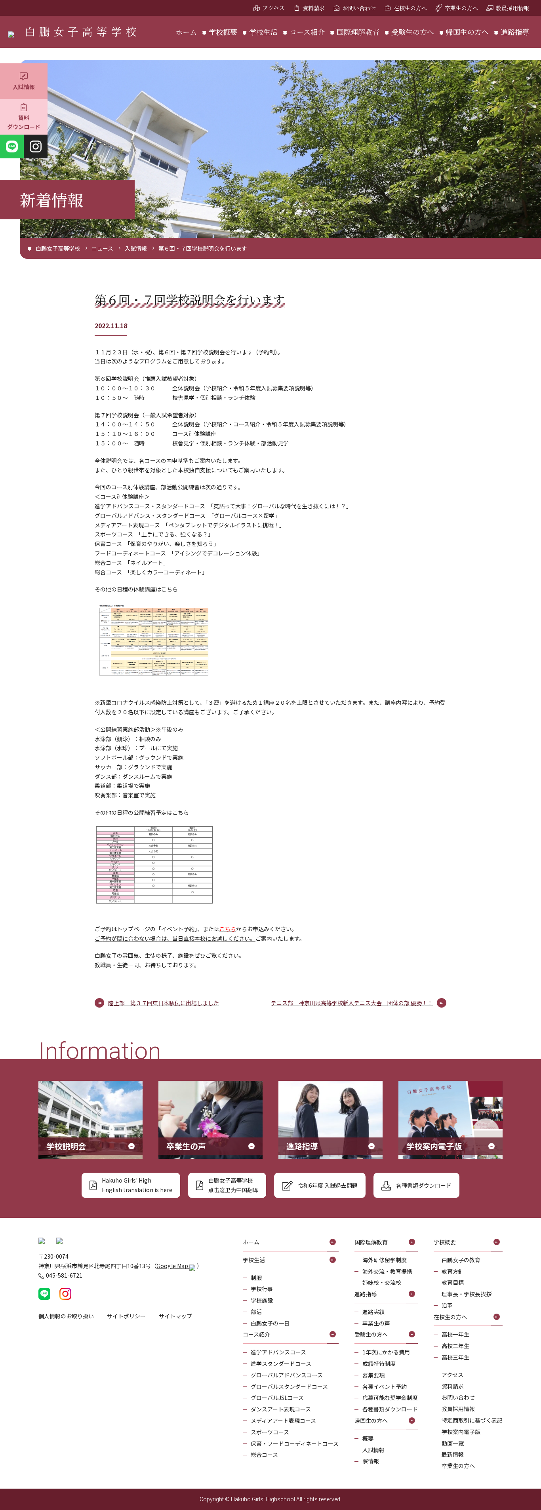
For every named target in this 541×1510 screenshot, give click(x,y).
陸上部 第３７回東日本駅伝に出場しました (163, 1003)
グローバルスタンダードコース (289, 1386)
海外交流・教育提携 (387, 1271)
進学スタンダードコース (281, 1363)
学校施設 (262, 1300)
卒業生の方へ (461, 8)
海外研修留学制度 (384, 1260)
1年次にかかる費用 (386, 1352)
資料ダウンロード (23, 122)
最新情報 (453, 1454)
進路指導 (515, 32)
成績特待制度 (379, 1363)
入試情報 (24, 87)
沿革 (447, 1305)
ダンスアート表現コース (281, 1409)
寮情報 (370, 1461)
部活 (256, 1312)
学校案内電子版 (461, 1432)
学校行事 (262, 1289)
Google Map (172, 1266)
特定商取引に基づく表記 (472, 1420)
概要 (367, 1438)
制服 (256, 1278)
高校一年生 (455, 1334)
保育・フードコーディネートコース (295, 1443)
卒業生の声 (376, 1323)
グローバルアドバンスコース (287, 1375)
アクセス (274, 8)
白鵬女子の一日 (270, 1323)
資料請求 (314, 8)
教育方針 (453, 1271)
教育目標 (453, 1282)
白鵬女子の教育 (461, 1260)
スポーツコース (270, 1432)
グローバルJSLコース (277, 1398)
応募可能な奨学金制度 (390, 1398)
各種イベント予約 (384, 1386)
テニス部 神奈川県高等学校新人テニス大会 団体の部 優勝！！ (352, 1003)
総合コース (264, 1455)
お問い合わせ (359, 8)
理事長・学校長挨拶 (466, 1294)
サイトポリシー (126, 1316)
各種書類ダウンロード (390, 1409)
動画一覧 (453, 1443)
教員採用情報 (512, 8)
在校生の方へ (410, 8)
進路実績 (373, 1312)
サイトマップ (175, 1316)
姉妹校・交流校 (381, 1282)
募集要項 (373, 1375)
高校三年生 (455, 1357)
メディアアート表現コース (283, 1420)
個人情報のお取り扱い (66, 1316)
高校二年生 (455, 1346)
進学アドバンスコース (278, 1352)
